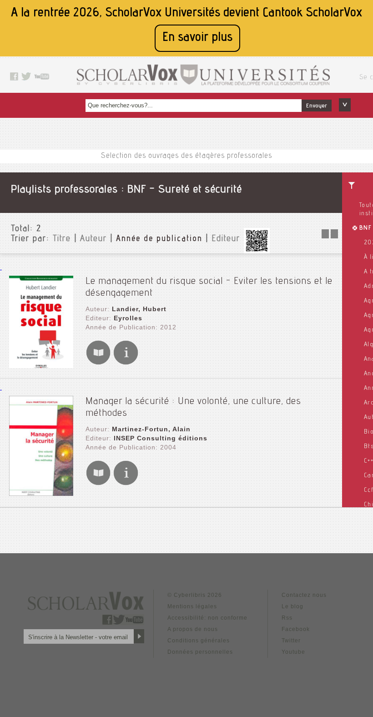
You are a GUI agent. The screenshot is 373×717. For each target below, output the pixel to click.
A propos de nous (192, 629)
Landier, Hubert (139, 309)
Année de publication (159, 239)
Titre (62, 239)
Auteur (93, 239)
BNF (365, 228)
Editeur (226, 239)
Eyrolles (128, 318)
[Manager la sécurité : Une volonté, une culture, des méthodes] (41, 493)
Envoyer (316, 106)
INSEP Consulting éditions (160, 438)
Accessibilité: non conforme (207, 618)
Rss (287, 618)
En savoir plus (197, 38)
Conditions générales (198, 640)
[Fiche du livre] (125, 363)
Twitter (291, 640)
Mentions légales (192, 606)
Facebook (296, 629)
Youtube (293, 652)
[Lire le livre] (98, 363)
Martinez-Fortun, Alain (151, 429)
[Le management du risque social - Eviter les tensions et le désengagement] (41, 365)
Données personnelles (200, 652)
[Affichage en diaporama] (331, 236)
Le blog (292, 606)
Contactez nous (304, 595)
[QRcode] (256, 251)
